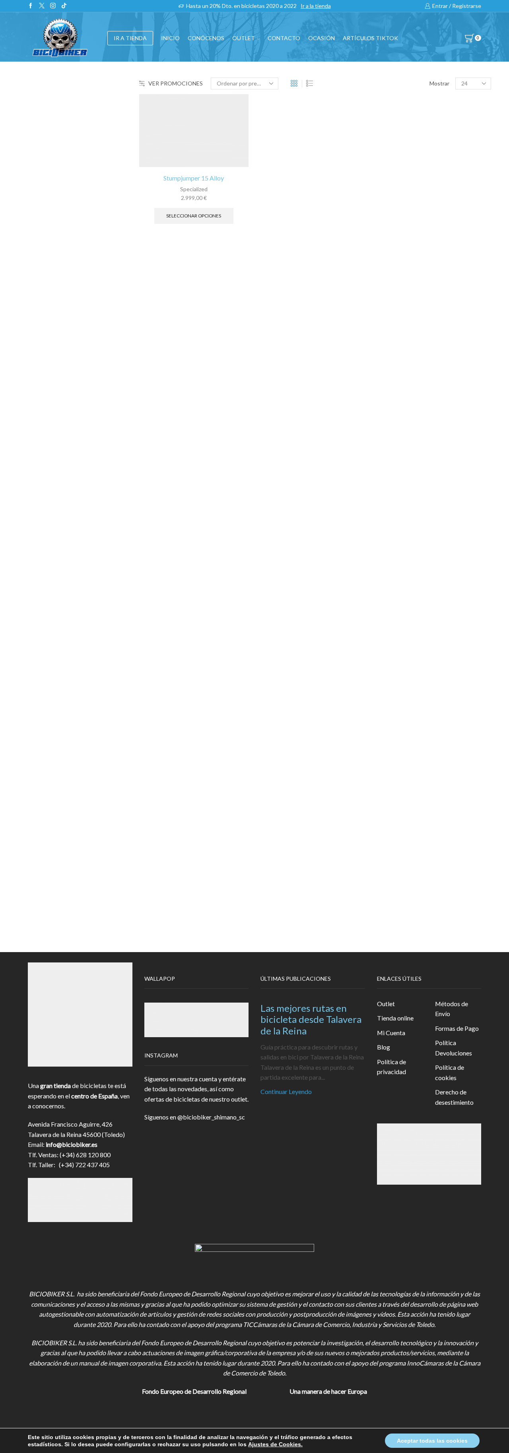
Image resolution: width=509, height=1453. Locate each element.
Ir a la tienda (316, 5)
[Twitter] (42, 6)
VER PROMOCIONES (175, 83)
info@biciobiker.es (71, 1144)
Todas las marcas (405, 423)
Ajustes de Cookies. (275, 1444)
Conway (393, 463)
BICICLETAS (399, 164)
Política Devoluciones (453, 1048)
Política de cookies (449, 1072)
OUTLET (243, 38)
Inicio (170, 38)
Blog (383, 1047)
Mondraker (397, 530)
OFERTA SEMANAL (409, 328)
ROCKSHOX (399, 544)
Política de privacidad (391, 1067)
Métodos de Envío (451, 1009)
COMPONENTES (406, 183)
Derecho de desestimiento (454, 1097)
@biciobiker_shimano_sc (211, 1117)
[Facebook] (30, 6)
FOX (388, 241)
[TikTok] (64, 6)
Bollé (389, 450)
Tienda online (395, 1018)
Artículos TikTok (370, 38)
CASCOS (394, 203)
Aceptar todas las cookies (432, 1440)
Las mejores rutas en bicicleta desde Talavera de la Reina (310, 1019)
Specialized (194, 189)
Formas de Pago (457, 1028)
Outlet (386, 1003)
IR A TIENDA (130, 38)
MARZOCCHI (401, 503)
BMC (389, 436)
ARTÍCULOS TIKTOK (412, 367)
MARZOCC (398, 490)
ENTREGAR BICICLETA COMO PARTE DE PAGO (426, 285)
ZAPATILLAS (400, 222)
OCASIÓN (321, 38)
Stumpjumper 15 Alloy (193, 178)
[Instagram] (53, 6)
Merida (392, 517)
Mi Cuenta (391, 1032)
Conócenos (206, 38)
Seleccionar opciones (193, 216)
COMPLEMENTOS (408, 261)
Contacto (284, 38)
